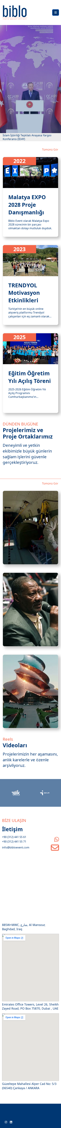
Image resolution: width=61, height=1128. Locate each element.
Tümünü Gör (50, 149)
